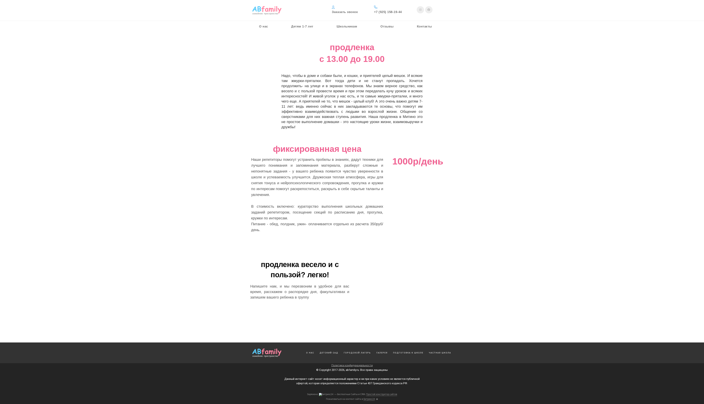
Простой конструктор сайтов (381, 394)
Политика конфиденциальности (352, 365)
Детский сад (329, 353)
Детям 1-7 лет (302, 26)
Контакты (424, 26)
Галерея (382, 353)
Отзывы (387, 26)
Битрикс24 (369, 399)
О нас (263, 26)
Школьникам (347, 26)
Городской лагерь (357, 353)
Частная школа (440, 353)
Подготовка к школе (408, 353)
